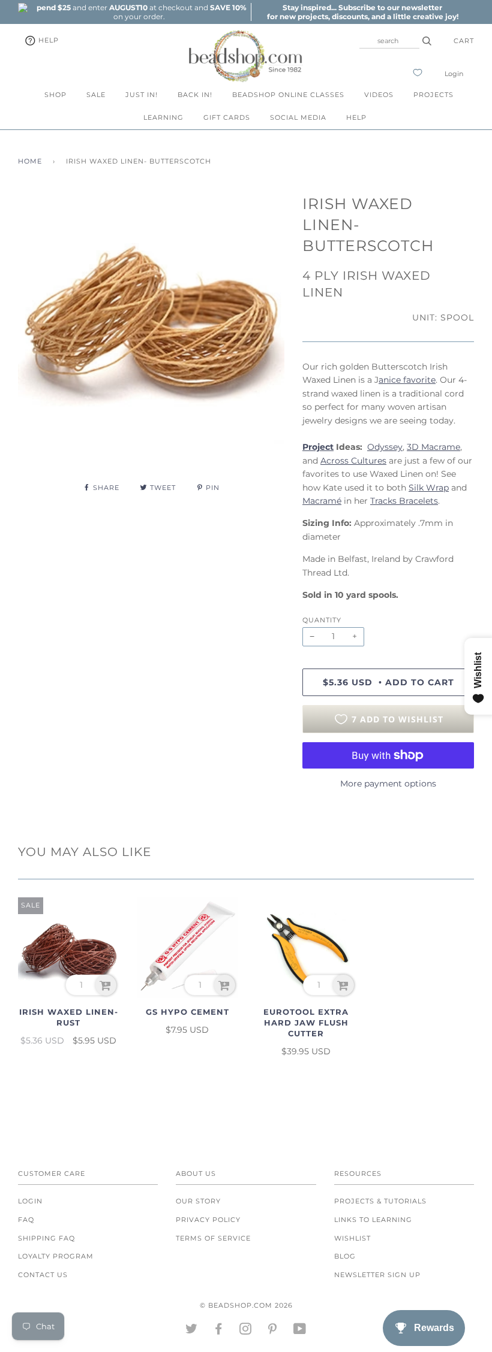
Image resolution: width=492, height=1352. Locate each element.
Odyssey (385, 446)
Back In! (195, 94)
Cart (464, 41)
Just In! (141, 94)
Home (30, 161)
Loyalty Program (56, 1256)
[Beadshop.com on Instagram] (245, 1331)
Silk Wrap (429, 487)
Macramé (321, 500)
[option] (139, 12)
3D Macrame (433, 446)
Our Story (198, 1201)
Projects (433, 94)
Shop (55, 94)
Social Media (298, 117)
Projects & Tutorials (380, 1201)
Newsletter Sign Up (377, 1275)
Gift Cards (226, 117)
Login (454, 73)
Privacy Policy (208, 1219)
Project (318, 446)
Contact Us (43, 1275)
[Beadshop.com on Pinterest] (272, 1331)
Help (47, 40)
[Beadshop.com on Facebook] (218, 1331)
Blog (345, 1256)
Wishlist (352, 1238)
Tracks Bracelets (404, 500)
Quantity (321, 620)
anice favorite (407, 379)
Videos (379, 94)
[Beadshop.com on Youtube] (300, 1331)
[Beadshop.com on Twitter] (191, 1331)
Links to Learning (373, 1219)
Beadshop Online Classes (288, 94)
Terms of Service (213, 1238)
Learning (163, 117)
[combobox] (389, 41)
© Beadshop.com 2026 (246, 1305)
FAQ (26, 1219)
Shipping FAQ (46, 1238)
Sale (96, 94)
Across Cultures (353, 460)
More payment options (388, 783)
